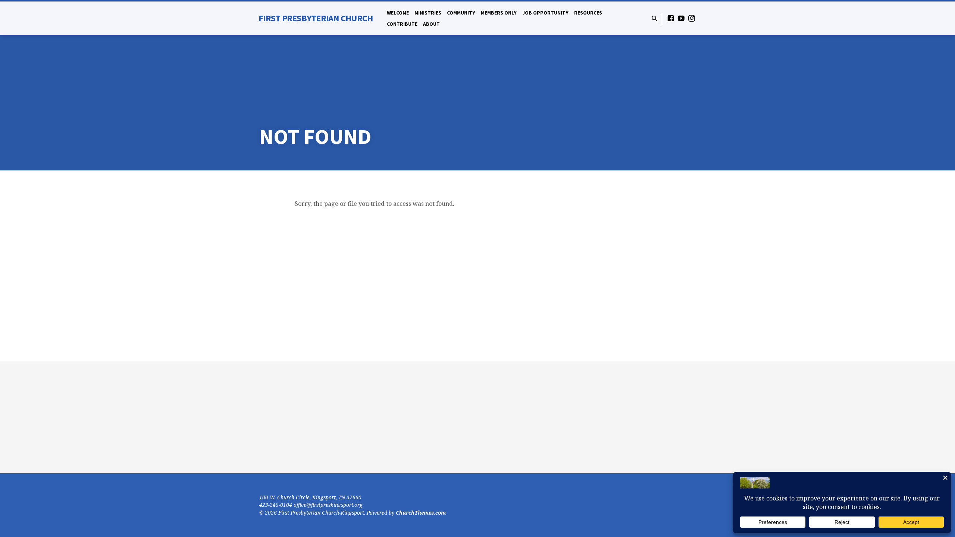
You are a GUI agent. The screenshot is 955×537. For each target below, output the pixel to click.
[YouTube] (681, 18)
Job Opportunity (545, 13)
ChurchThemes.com (421, 512)
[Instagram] (692, 18)
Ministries (427, 13)
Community (461, 13)
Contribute (402, 24)
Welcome (398, 13)
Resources (588, 13)
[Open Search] (655, 18)
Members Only (499, 13)
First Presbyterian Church (316, 18)
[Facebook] (671, 18)
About (431, 24)
